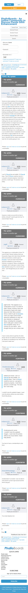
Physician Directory (6, 555)
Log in (7, 146)
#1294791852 (20, 500)
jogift (5, 244)
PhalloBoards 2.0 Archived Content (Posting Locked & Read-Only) (14, 66)
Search (14, 38)
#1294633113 (20, 158)
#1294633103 (20, 85)
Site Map (3, 567)
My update (13, 68)
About (2, 561)
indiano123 (5, 93)
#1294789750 (20, 462)
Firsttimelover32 (8, 367)
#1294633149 (20, 199)
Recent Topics (14, 35)
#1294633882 (20, 236)
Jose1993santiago (8, 471)
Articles (3, 563)
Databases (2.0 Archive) (12, 67)
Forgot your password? (9, 59)
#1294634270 (20, 288)
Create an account (14, 61)
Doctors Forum (22, 27)
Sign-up (9, 4)
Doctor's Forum (5, 558)
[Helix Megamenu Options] (26, 13)
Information (4, 564)
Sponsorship (4, 560)
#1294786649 (20, 413)
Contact (3, 566)
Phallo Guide (4, 554)
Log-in (18, 4)
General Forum (15, 27)
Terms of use (8, 589)
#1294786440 (20, 358)
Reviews (3, 569)
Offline (18, 93)
